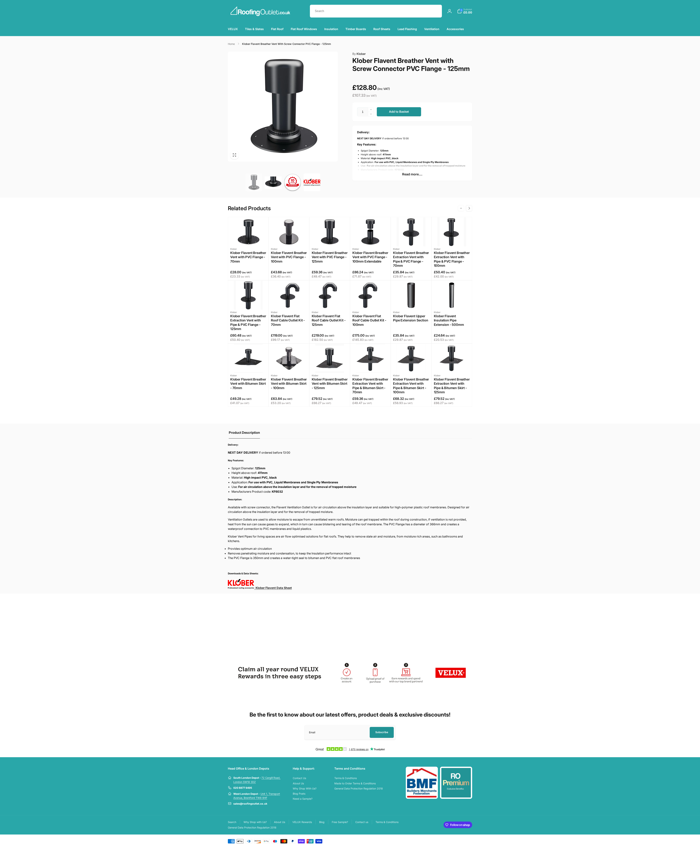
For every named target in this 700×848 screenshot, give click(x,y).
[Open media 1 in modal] (283, 107)
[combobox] (376, 11)
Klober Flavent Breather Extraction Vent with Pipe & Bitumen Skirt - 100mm (411, 385)
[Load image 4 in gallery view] (312, 182)
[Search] (435, 11)
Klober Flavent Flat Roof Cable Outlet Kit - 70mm (288, 320)
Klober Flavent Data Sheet (273, 588)
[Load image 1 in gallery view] (253, 182)
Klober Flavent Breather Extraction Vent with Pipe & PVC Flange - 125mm (248, 322)
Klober (359, 54)
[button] (464, 11)
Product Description (244, 432)
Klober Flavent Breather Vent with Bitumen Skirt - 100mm (289, 383)
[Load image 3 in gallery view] (292, 182)
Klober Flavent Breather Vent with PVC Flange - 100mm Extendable (370, 257)
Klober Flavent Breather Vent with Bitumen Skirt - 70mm (248, 383)
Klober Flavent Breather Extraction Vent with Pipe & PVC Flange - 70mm (411, 259)
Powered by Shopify (463, 841)
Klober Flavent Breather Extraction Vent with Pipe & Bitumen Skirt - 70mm (370, 385)
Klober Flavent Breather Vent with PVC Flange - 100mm (289, 257)
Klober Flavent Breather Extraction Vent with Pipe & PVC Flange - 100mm (452, 259)
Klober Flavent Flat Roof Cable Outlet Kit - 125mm (329, 320)
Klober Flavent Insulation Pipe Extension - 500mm (449, 320)
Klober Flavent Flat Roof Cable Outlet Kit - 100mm (369, 320)
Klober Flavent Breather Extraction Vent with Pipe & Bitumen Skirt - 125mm (452, 385)
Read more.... (412, 174)
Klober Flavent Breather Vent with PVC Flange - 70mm (248, 257)
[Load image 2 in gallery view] (273, 182)
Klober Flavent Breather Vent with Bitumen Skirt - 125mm (330, 383)
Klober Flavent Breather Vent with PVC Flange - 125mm (330, 257)
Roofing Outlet (448, 841)
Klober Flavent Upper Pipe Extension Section (410, 318)
